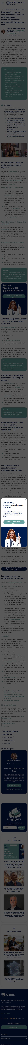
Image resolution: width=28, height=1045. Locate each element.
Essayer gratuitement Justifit (14, 522)
